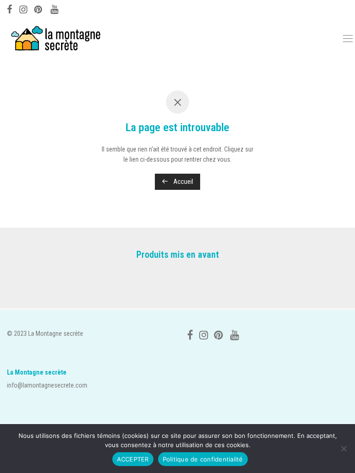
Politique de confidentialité (203, 459)
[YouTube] (55, 8)
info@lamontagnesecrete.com (47, 385)
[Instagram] (23, 8)
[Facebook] (9, 8)
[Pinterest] (38, 8)
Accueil (182, 181)
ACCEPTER (133, 459)
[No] (343, 448)
